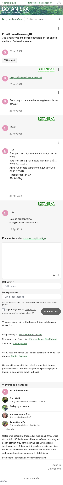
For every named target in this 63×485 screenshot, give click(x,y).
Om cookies (54, 468)
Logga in (56, 464)
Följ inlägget (9, 60)
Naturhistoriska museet (30, 334)
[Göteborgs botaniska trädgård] (3, 18)
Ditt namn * (8, 282)
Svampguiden (20, 343)
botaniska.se (10, 2)
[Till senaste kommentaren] (60, 19)
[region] (31, 44)
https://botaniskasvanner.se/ (26, 77)
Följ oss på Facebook (41, 2)
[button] (54, 275)
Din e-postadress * (11, 292)
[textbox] (31, 257)
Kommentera (51, 311)
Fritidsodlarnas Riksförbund (43, 339)
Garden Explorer (18, 356)
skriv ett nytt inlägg (34, 238)
